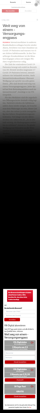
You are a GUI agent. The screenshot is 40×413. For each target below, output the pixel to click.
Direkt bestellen (20, 362)
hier (30, 407)
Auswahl (20, 380)
